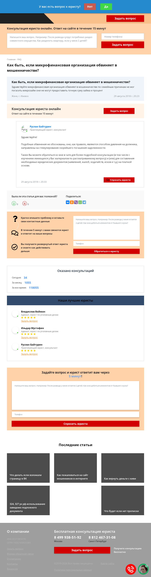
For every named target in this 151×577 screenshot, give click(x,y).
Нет (90, 7)
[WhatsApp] (80, 202)
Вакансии (12, 569)
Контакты (12, 563)
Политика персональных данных (73, 570)
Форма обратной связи (20, 553)
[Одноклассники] (72, 202)
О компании (14, 558)
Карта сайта (107, 563)
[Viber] (76, 202)
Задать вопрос (125, 18)
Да (106, 7)
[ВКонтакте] (67, 202)
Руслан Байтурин (40, 126)
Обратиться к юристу (106, 251)
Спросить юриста (120, 179)
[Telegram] (84, 202)
